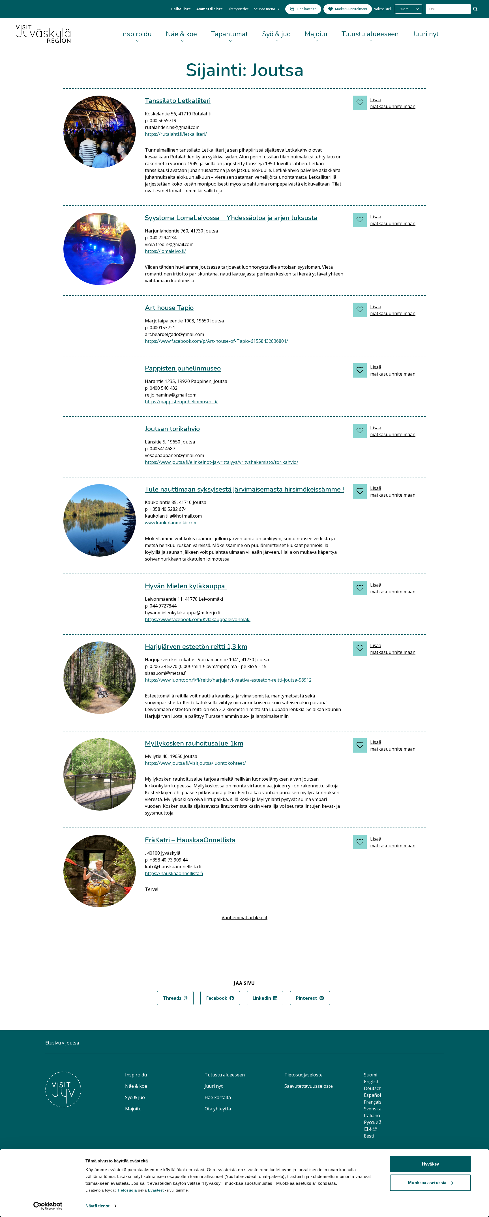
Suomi (370, 1075)
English (371, 1081)
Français (372, 1102)
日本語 (371, 1129)
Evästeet (156, 1190)
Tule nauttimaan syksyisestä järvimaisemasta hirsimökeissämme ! (244, 489)
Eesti (369, 1136)
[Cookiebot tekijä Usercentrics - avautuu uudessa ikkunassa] (48, 1206)
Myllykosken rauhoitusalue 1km (194, 743)
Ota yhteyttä (218, 1109)
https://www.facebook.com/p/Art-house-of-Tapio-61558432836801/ (216, 341)
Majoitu (316, 33)
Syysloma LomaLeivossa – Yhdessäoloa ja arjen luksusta (231, 217)
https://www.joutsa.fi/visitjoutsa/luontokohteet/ (195, 763)
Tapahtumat (229, 33)
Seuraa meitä (264, 9)
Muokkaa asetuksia (427, 1182)
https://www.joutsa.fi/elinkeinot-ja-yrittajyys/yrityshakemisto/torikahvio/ (221, 462)
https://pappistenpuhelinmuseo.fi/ (181, 402)
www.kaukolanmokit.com (171, 523)
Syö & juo (276, 33)
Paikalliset (181, 9)
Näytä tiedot (97, 1205)
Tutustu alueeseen (370, 33)
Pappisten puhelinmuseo (183, 368)
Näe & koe (181, 33)
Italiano (372, 1115)
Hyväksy (430, 1164)
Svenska (372, 1109)
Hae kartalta (218, 1097)
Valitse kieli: (383, 9)
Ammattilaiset (209, 9)
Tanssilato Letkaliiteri (178, 100)
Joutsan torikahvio (172, 428)
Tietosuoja (127, 1190)
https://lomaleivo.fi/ (165, 251)
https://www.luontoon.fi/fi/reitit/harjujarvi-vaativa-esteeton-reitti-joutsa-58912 (228, 680)
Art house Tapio (169, 307)
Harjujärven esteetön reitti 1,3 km (196, 646)
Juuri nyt (426, 33)
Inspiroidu (136, 33)
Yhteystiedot (238, 9)
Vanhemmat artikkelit (244, 917)
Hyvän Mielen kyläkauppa (186, 586)
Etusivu (53, 1043)
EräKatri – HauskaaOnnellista (190, 840)
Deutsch (372, 1088)
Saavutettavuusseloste (308, 1086)
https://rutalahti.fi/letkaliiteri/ (176, 134)
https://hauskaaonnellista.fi (174, 873)
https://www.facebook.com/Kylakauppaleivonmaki (197, 619)
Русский (372, 1122)
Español (372, 1095)
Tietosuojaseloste (303, 1075)
